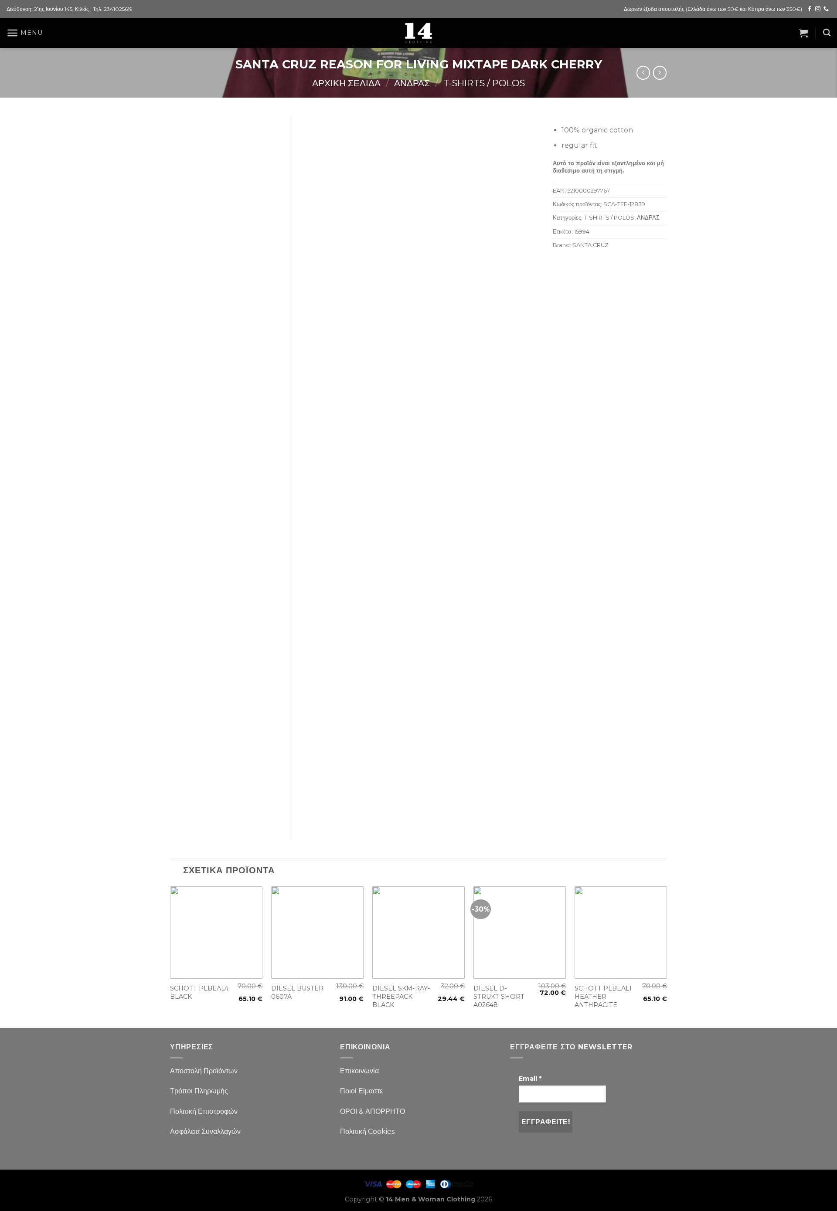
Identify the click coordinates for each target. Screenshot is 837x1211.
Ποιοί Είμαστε (361, 1091)
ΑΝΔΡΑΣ (412, 83)
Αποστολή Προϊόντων (204, 1071)
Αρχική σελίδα (346, 83)
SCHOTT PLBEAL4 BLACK (199, 992)
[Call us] (826, 9)
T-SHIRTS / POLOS (484, 83)
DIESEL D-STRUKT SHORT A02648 (498, 996)
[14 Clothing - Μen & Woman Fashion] (418, 33)
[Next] (666, 956)
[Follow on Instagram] (817, 9)
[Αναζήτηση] (826, 33)
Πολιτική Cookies (367, 1131)
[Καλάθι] (803, 33)
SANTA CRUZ (590, 245)
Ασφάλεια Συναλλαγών (205, 1131)
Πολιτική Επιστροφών (204, 1111)
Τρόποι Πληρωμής (199, 1091)
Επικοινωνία (359, 1071)
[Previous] (170, 956)
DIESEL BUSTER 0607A (297, 992)
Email (530, 1078)
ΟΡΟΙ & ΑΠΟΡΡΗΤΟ (372, 1111)
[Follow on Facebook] (809, 9)
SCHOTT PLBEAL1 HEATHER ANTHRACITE (603, 996)
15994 (581, 231)
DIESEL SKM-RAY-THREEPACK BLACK (401, 996)
